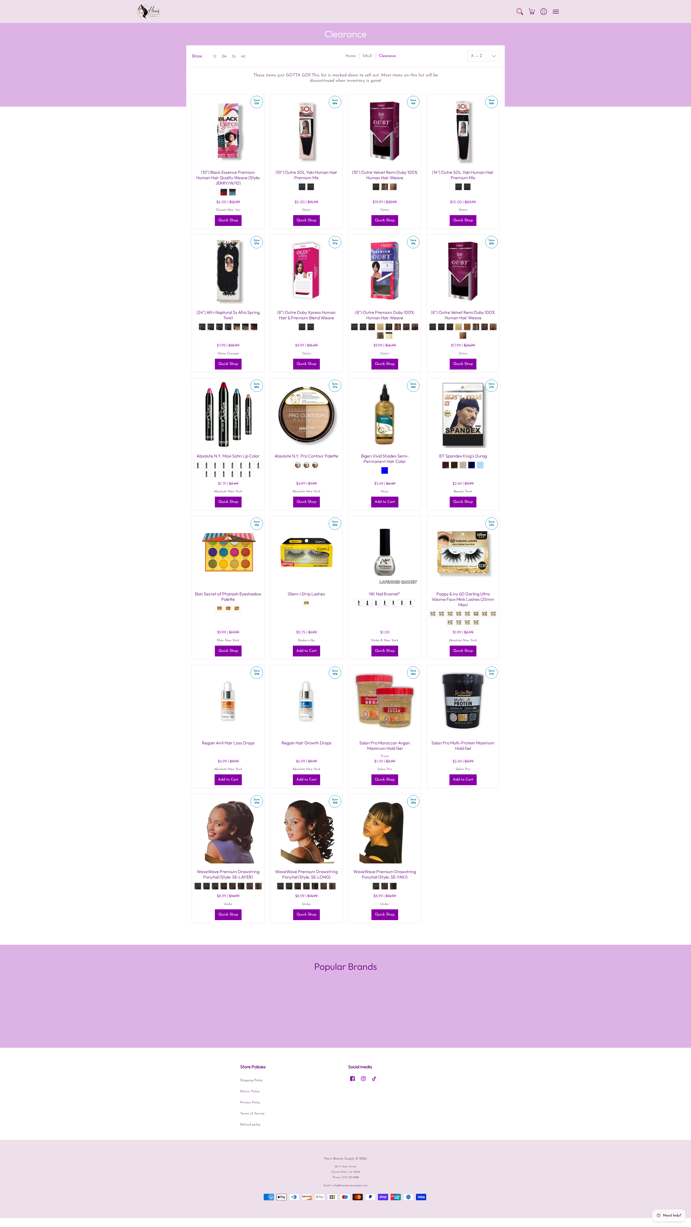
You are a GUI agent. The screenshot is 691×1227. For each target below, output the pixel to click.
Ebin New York (228, 640)
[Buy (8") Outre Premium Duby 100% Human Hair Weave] (384, 270)
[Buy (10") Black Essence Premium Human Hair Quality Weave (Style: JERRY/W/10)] (228, 130)
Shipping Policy (251, 1080)
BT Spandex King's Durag (463, 456)
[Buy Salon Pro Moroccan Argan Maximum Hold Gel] (384, 701)
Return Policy (250, 1091)
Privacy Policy (250, 1102)
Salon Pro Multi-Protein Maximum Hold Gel (462, 745)
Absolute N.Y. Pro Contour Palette (306, 456)
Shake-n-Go (306, 640)
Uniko (228, 904)
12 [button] (214, 56)
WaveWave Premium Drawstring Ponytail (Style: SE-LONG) (306, 874)
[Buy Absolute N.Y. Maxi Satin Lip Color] (228, 414)
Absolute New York (228, 491)
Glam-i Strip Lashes (306, 593)
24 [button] (224, 56)
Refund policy (250, 1124)
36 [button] (234, 56)
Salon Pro (384, 769)
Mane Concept (228, 353)
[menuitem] (520, 11)
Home (351, 56)
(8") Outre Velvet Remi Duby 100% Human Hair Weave (463, 315)
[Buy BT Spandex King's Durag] (462, 414)
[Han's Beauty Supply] (148, 11)
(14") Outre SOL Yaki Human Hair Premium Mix (463, 175)
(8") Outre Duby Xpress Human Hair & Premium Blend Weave (306, 315)
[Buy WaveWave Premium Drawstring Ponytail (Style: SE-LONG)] (306, 829)
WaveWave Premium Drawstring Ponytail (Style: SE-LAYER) (228, 874)
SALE (367, 56)
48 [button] (243, 56)
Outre (306, 210)
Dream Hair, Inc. (228, 210)
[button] (520, 11)
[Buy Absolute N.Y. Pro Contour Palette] (306, 414)
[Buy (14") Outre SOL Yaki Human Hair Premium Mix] (462, 130)
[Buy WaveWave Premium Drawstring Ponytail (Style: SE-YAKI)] (384, 829)
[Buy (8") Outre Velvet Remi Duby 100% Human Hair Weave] (462, 270)
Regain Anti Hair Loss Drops (228, 742)
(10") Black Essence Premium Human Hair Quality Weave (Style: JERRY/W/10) (228, 178)
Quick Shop (228, 220)
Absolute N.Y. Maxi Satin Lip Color (228, 456)
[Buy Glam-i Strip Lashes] (306, 552)
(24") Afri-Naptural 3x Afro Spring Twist (228, 315)
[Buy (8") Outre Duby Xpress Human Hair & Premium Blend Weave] (306, 270)
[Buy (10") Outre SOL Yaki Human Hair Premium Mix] (306, 130)
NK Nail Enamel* (384, 593)
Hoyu (385, 491)
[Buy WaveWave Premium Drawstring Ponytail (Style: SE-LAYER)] (228, 829)
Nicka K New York (384, 640)
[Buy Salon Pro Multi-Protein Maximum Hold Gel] (462, 701)
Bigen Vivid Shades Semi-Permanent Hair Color (385, 458)
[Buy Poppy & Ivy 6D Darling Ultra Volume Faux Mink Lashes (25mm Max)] (462, 552)
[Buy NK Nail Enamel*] (384, 552)
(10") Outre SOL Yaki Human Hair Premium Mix (306, 175)
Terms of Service (252, 1113)
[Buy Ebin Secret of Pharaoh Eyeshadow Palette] (228, 552)
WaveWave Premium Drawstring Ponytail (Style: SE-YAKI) (384, 874)
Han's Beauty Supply (339, 1158)
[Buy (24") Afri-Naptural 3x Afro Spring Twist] (228, 270)
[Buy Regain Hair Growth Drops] (306, 701)
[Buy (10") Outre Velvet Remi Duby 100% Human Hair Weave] (384, 130)
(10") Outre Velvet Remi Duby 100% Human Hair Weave (385, 175)
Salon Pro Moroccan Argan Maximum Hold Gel (384, 745)
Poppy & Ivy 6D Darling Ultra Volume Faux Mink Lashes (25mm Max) (463, 599)
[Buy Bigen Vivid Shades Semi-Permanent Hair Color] (384, 414)
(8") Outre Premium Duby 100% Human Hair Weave (384, 315)
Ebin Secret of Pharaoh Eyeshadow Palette (228, 596)
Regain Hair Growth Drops (306, 742)
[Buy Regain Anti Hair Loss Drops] (228, 701)
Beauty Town (463, 491)
